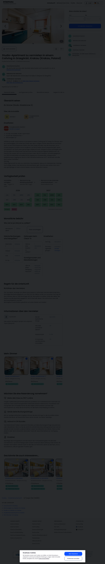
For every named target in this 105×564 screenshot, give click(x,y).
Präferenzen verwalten (73, 558)
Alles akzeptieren (73, 554)
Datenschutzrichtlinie (44, 558)
